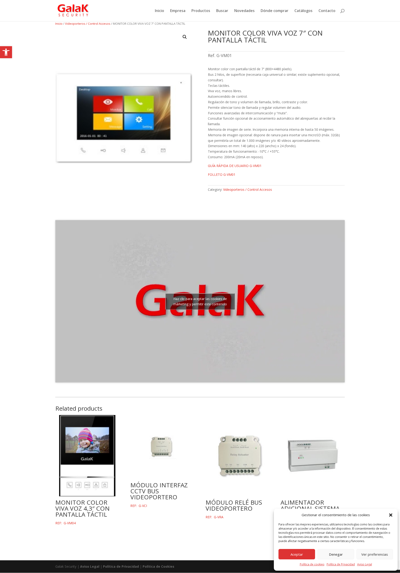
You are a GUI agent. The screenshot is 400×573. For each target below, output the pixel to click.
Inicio (159, 11)
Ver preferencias (374, 554)
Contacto (327, 11)
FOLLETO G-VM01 (221, 174)
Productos (200, 11)
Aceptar (297, 554)
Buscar (222, 11)
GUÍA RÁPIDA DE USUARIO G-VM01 (235, 166)
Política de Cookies (158, 566)
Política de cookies (312, 564)
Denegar (336, 554)
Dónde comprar (274, 11)
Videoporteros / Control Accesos (87, 23)
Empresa (177, 11)
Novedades (244, 11)
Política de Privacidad (341, 564)
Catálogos (303, 11)
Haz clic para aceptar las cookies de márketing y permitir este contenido (200, 301)
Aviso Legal (364, 564)
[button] (6, 52)
